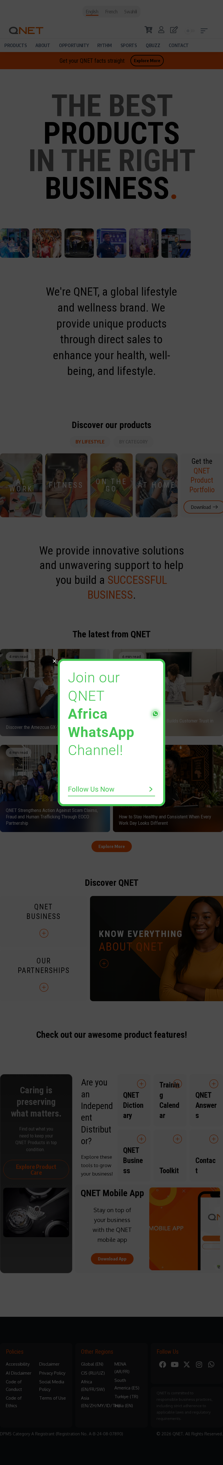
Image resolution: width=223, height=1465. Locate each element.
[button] (54, 661)
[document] (111, 732)
